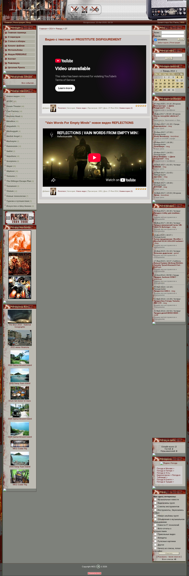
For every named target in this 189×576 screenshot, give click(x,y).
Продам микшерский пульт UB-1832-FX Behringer (168, 226)
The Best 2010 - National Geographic (20, 326)
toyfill (156, 315)
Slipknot (10, 171)
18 (177, 83)
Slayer (9, 166)
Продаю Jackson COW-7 (165, 277)
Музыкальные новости (168, 499)
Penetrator (62, 108)
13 (156, 83)
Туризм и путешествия (17, 201)
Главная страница (17, 32)
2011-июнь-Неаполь (20, 347)
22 (165, 87)
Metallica (10, 121)
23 (169, 87)
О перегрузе (14, 37)
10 (173, 80)
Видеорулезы (160, 126)
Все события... (28, 83)
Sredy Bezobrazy (161, 136)
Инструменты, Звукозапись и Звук (167, 120)
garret (176, 253)
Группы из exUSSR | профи (164, 139)
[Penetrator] (54, 108)
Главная (8, 22)
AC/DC (9, 101)
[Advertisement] (169, 381)
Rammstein (12, 146)
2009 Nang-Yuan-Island (19, 383)
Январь (59, 29)
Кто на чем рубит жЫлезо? (166, 116)
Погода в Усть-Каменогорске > (164, 474)
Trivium (10, 191)
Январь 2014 (169, 71)
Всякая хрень (159, 128)
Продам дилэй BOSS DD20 (166, 313)
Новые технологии (16, 196)
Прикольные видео (166, 534)
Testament (11, 186)
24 (173, 87)
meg (168, 108)
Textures (10, 176)
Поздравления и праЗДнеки (164, 110)
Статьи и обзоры (16, 41)
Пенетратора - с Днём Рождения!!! (164, 107)
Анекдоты (162, 537)
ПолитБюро (159, 146)
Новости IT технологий (168, 525)
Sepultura (11, 156)
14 (160, 83)
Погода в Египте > (165, 479)
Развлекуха (13, 63)
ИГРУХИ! (158, 187)
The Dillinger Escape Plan (18, 181)
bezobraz (175, 136)
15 (165, 83)
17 (173, 83)
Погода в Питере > (165, 471)
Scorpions (11, 161)
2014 (51, 29)
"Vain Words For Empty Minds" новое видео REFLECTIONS (89, 123)
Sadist (9, 151)
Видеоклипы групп (166, 503)
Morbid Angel (13, 136)
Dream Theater (13, 106)
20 (156, 87)
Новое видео (13, 96)
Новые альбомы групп (168, 515)
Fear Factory (12, 111)
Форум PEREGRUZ (17, 54)
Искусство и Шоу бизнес (18, 206)
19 (182, 83)
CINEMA (157, 167)
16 (169, 83)
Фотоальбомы (15, 50)
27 (156, 90)
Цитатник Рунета (16, 67)
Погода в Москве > (165, 468)
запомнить (162, 39)
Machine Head (13, 116)
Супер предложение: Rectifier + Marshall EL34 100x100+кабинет (168, 240)
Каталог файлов (16, 46)
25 (177, 87)
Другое (161, 544)
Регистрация (19, 22)
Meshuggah (12, 131)
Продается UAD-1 (162, 291)
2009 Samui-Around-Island (20, 365)
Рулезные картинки (167, 541)
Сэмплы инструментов (168, 506)
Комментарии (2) (126, 108)
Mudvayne (11, 141)
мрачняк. (158, 177)
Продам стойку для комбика (167, 213)
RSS (182, 22)
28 (160, 90)
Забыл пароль (163, 43)
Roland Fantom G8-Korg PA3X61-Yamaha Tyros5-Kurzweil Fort (168, 264)
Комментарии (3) (126, 191)
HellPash (157, 267)
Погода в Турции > (165, 482)
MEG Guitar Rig (20, 448)
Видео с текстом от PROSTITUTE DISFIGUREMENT (83, 39)
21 (160, 87)
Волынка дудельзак (163, 253)
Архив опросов (174, 557)
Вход (28, 22)
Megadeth (11, 126)
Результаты (162, 557)
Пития (156, 195)
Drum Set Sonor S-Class (20, 401)
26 (182, 87)
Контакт (12, 59)
